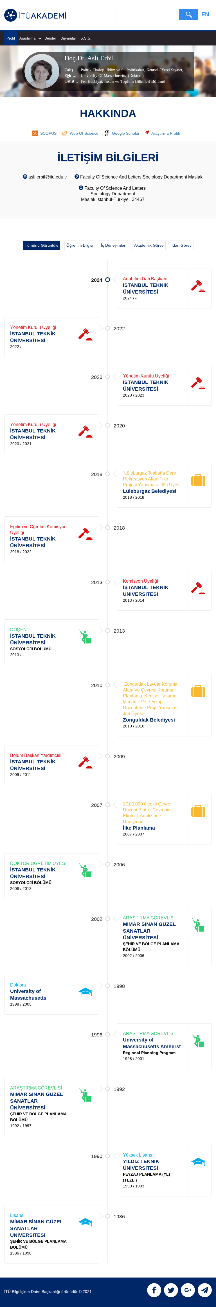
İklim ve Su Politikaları (124, 70)
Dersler (50, 38)
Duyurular (68, 38)
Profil (10, 38)
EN (205, 14)
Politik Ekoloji (92, 70)
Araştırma (27, 38)
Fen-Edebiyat (91, 81)
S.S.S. (85, 38)
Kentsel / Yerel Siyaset (163, 70)
